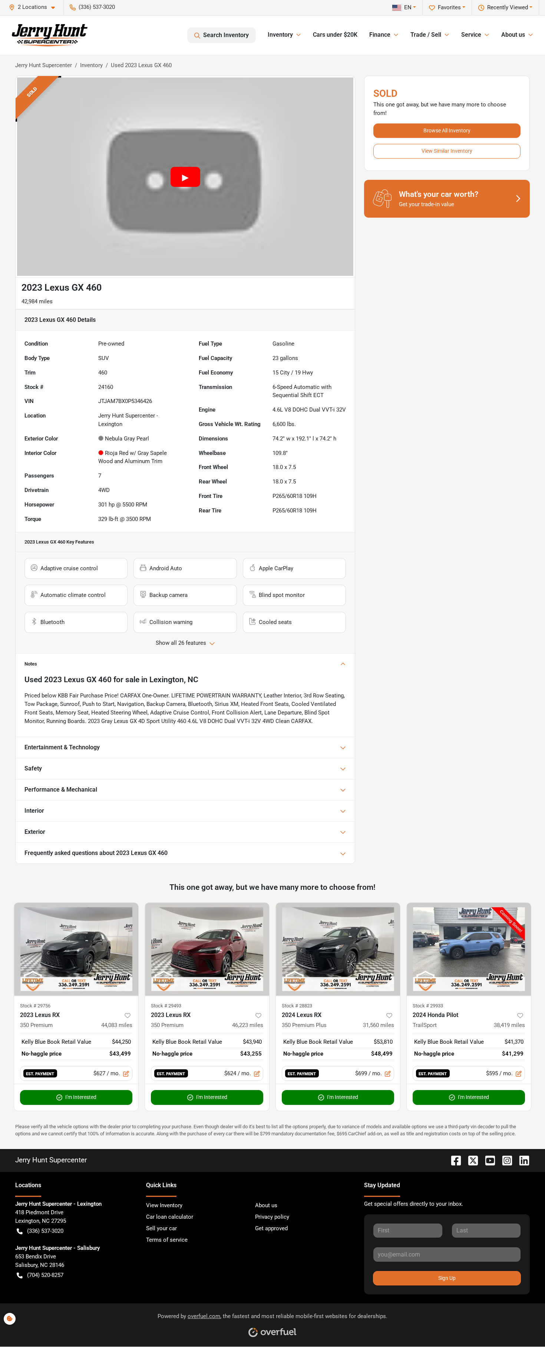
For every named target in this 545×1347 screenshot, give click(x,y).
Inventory (91, 65)
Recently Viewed (507, 7)
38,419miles (509, 1025)
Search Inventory (226, 35)
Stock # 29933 (428, 1005)
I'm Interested (80, 1097)
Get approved (271, 1228)
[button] (35, 7)
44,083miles (116, 1025)
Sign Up (447, 1278)
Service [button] (471, 34)
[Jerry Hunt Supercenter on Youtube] (487, 1160)
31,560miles (378, 1025)
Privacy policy (272, 1217)
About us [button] (513, 34)
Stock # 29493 (166, 1005)
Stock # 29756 (35, 1005)
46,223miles (247, 1025)
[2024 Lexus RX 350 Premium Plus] (338, 949)
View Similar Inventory (447, 151)
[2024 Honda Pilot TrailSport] (469, 949)
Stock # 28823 (297, 1005)
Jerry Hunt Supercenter (43, 65)
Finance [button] (379, 34)
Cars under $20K (335, 34)
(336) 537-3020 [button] (97, 7)
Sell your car (161, 1228)
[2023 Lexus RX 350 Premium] (76, 949)
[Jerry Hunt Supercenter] (49, 35)
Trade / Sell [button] (425, 34)
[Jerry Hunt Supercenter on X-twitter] (470, 1160)
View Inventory (164, 1205)
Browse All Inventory (446, 130)
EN (408, 7)
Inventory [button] (280, 34)
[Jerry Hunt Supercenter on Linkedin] (521, 1160)
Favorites (449, 7)
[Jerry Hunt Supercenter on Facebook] (453, 1160)
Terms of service (167, 1240)
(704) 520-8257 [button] (45, 1275)
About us (266, 1205)
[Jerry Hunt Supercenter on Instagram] (504, 1160)
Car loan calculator (169, 1217)
